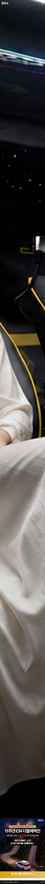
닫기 (42, 882)
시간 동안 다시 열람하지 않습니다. (10, 882)
